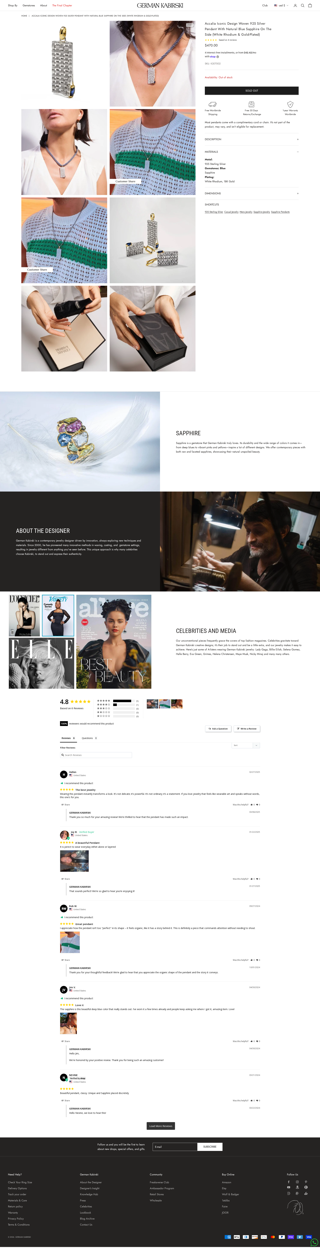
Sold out (252, 91)
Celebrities (86, 1206)
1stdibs (226, 1200)
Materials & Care (17, 1200)
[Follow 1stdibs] (288, 1193)
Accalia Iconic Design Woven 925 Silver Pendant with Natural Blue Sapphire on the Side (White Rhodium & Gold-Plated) (95, 15)
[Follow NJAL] (297, 1193)
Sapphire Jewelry (262, 211)
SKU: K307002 (213, 63)
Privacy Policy (16, 1219)
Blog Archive (87, 1219)
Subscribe (209, 1147)
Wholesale (156, 1200)
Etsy (224, 1188)
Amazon (226, 1182)
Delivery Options (17, 1188)
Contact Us (86, 1225)
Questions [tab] (87, 738)
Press (83, 1200)
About (43, 5)
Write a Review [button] (248, 728)
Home (24, 15)
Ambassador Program (162, 1188)
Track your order (17, 1194)
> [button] (161, 1126)
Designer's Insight (89, 1188)
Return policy (15, 1206)
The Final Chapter (62, 5)
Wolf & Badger (230, 1194)
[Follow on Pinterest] (306, 1182)
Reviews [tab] (66, 738)
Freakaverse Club (159, 1182)
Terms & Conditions (19, 1225)
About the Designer (91, 1182)
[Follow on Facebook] (288, 1182)
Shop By (12, 5)
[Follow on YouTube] (288, 1187)
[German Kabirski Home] (299, 1207)
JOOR (225, 1213)
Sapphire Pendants (280, 211)
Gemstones (29, 5)
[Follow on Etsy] (306, 1187)
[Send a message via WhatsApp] (314, 1242)
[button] (252, 804)
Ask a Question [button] (220, 728)
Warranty (13, 1213)
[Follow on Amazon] (297, 1187)
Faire (225, 1206)
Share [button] (67, 804)
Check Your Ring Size (20, 1182)
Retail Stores (157, 1194)
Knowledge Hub (89, 1194)
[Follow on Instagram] (297, 1182)
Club (265, 5)
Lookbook (85, 1213)
